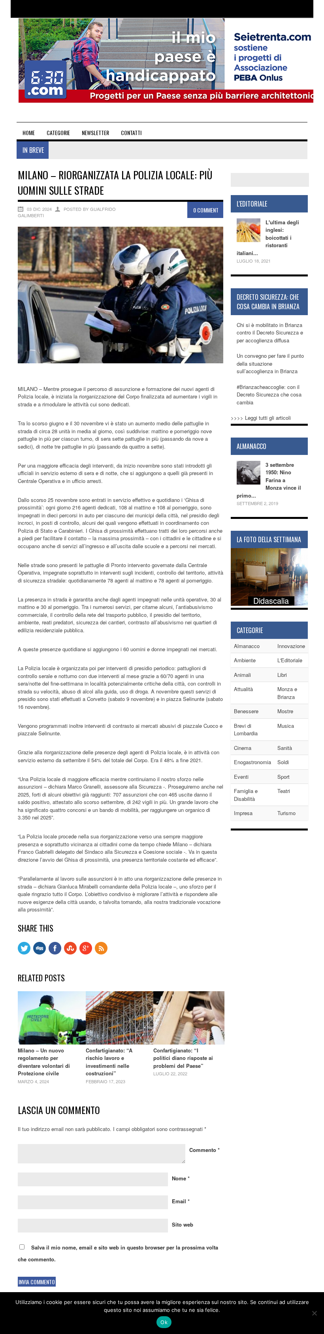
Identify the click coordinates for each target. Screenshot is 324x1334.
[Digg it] (39, 952)
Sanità (284, 748)
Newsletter (95, 132)
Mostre (285, 711)
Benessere (246, 711)
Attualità (243, 689)
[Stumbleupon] (70, 952)
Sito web (182, 1224)
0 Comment (206, 210)
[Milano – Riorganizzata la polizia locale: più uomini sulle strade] (120, 361)
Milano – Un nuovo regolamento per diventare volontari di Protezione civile (44, 1062)
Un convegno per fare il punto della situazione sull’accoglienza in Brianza (270, 363)
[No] (314, 1313)
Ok (164, 1322)
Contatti (131, 132)
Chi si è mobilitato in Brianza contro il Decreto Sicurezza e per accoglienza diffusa (270, 332)
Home (29, 132)
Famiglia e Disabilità (246, 794)
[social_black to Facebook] (55, 952)
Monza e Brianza (287, 693)
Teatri (283, 791)
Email (181, 1201)
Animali (242, 674)
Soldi (283, 762)
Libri (282, 674)
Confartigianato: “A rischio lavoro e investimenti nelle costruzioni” (109, 1062)
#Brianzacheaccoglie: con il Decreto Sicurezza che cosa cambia (269, 394)
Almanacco (247, 646)
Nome (181, 1178)
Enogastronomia (252, 762)
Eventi (241, 776)
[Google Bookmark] (85, 952)
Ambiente (245, 660)
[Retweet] (24, 952)
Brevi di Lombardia (246, 729)
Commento (204, 1150)
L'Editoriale (289, 660)
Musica (285, 725)
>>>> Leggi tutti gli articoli (261, 417)
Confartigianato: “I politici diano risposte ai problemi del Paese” (183, 1058)
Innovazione (291, 646)
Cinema (242, 748)
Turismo (286, 813)
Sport (283, 776)
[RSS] (101, 952)
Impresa (243, 813)
